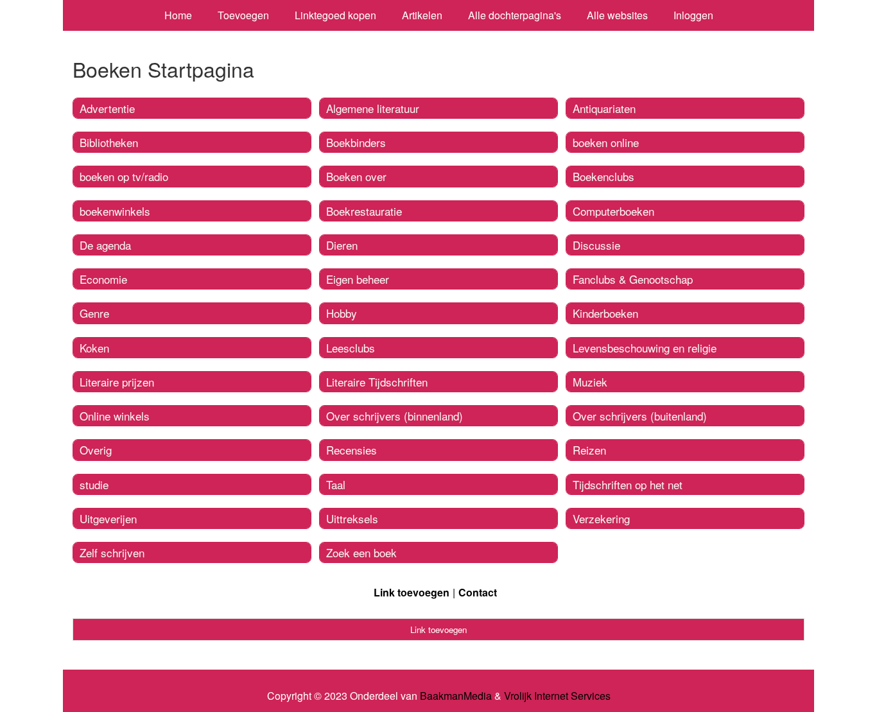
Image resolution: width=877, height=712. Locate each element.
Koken (94, 348)
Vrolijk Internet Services (557, 696)
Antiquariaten (604, 108)
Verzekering (601, 518)
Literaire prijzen (117, 382)
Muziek (590, 382)
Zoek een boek (361, 552)
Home (178, 15)
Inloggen (693, 15)
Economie (103, 279)
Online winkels (115, 416)
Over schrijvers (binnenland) (394, 416)
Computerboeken (613, 211)
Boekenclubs (603, 176)
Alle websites (617, 15)
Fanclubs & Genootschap (633, 279)
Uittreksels (352, 518)
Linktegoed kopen (335, 15)
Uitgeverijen (108, 518)
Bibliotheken (109, 142)
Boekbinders (356, 142)
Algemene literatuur (372, 108)
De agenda (105, 245)
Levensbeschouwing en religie (644, 348)
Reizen (589, 450)
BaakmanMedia (456, 696)
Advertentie (107, 108)
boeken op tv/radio (124, 176)
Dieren (342, 245)
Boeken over (356, 176)
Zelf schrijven (112, 552)
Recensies (351, 450)
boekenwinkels (115, 211)
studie (94, 484)
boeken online (606, 142)
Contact (477, 592)
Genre (94, 313)
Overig (96, 450)
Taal (335, 484)
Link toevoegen (411, 592)
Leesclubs (350, 348)
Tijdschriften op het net (627, 484)
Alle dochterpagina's (514, 15)
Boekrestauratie (364, 211)
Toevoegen (243, 15)
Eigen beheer (357, 279)
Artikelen (422, 15)
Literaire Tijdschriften (377, 382)
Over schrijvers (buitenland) (640, 416)
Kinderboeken (605, 313)
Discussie (596, 245)
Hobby (341, 313)
